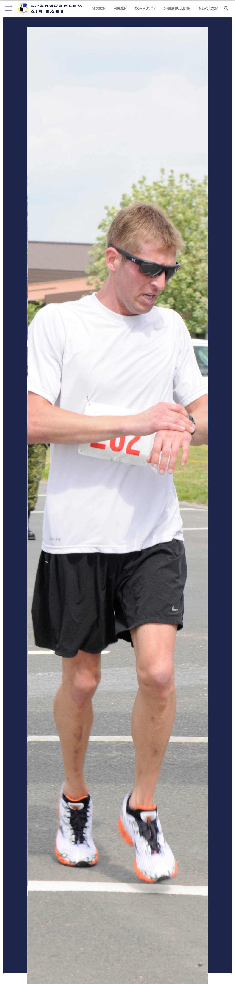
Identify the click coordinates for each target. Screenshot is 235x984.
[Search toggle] (227, 8)
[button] (7, 8)
